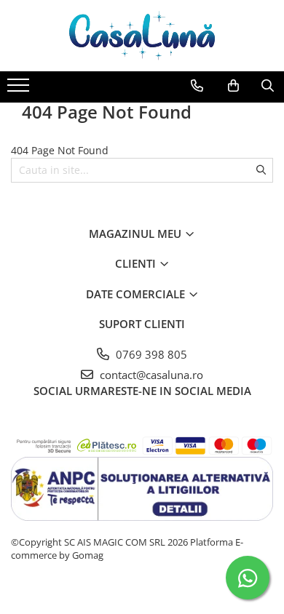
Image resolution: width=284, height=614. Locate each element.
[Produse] (20, 89)
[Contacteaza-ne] (197, 85)
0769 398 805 (150, 354)
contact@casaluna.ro (150, 374)
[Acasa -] (142, 35)
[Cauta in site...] (267, 85)
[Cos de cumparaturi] (233, 85)
